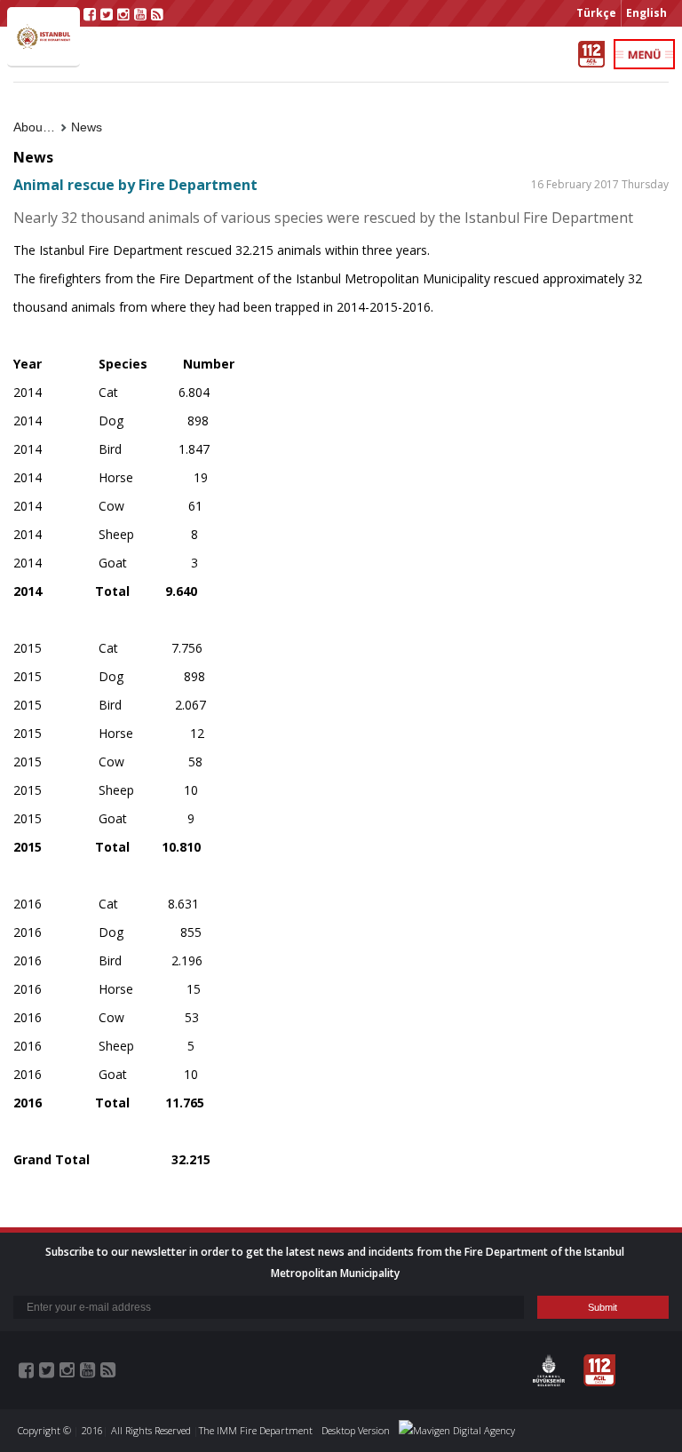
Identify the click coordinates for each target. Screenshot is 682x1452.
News (86, 127)
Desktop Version (355, 1430)
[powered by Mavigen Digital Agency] (457, 1430)
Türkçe (596, 12)
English (646, 12)
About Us (39, 127)
